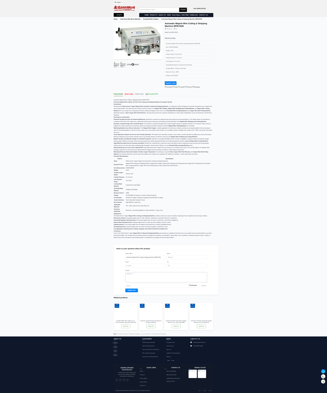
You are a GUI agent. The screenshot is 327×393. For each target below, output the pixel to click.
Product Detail (118, 94)
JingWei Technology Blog (173, 353)
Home (116, 19)
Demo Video (129, 94)
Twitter (115, 351)
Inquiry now (171, 83)
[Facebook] (120, 380)
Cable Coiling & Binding (148, 342)
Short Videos (176, 15)
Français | (126, 334)
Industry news (170, 346)
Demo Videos (143, 378)
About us (168, 349)
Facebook (115, 342)
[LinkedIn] (124, 380)
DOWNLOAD (194, 15)
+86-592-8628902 (171, 371)
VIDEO (169, 15)
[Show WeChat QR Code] (323, 381)
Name (169, 253)
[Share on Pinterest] (188, 87)
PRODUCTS (154, 15)
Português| (162, 334)
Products (142, 375)
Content (127, 270)
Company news (170, 342)
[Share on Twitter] (175, 87)
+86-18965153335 (198, 346)
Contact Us (143, 385)
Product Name (128, 253)
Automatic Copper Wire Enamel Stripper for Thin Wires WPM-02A (151, 321)
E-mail (127, 262)
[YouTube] (116, 380)
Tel (167, 262)
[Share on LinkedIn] (181, 87)
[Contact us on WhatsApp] (323, 376)
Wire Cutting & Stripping (148, 353)
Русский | (120, 334)
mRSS (204, 390)
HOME (147, 15)
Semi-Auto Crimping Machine (150, 356)
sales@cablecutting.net (199, 342)
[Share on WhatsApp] (196, 87)
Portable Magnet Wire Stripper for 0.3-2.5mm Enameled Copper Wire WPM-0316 (125, 321)
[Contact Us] (127, 380)
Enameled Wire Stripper (151, 19)
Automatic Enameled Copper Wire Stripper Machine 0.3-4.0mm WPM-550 (201, 321)
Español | (132, 334)
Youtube (115, 347)
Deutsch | (148, 334)
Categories (119, 14)
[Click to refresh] (194, 285)
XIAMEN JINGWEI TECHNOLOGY (126, 369)
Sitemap (115, 355)
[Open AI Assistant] (323, 371)
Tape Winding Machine (148, 346)
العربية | (143, 334)
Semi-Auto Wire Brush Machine (130, 19)
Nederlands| (155, 334)
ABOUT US (162, 15)
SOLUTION (185, 15)
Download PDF (153, 94)
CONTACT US (203, 15)
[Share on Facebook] (168, 87)
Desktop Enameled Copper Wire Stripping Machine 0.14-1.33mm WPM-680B (176, 321)
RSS (168, 360)
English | (138, 334)
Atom (173, 360)
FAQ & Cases (139, 94)
